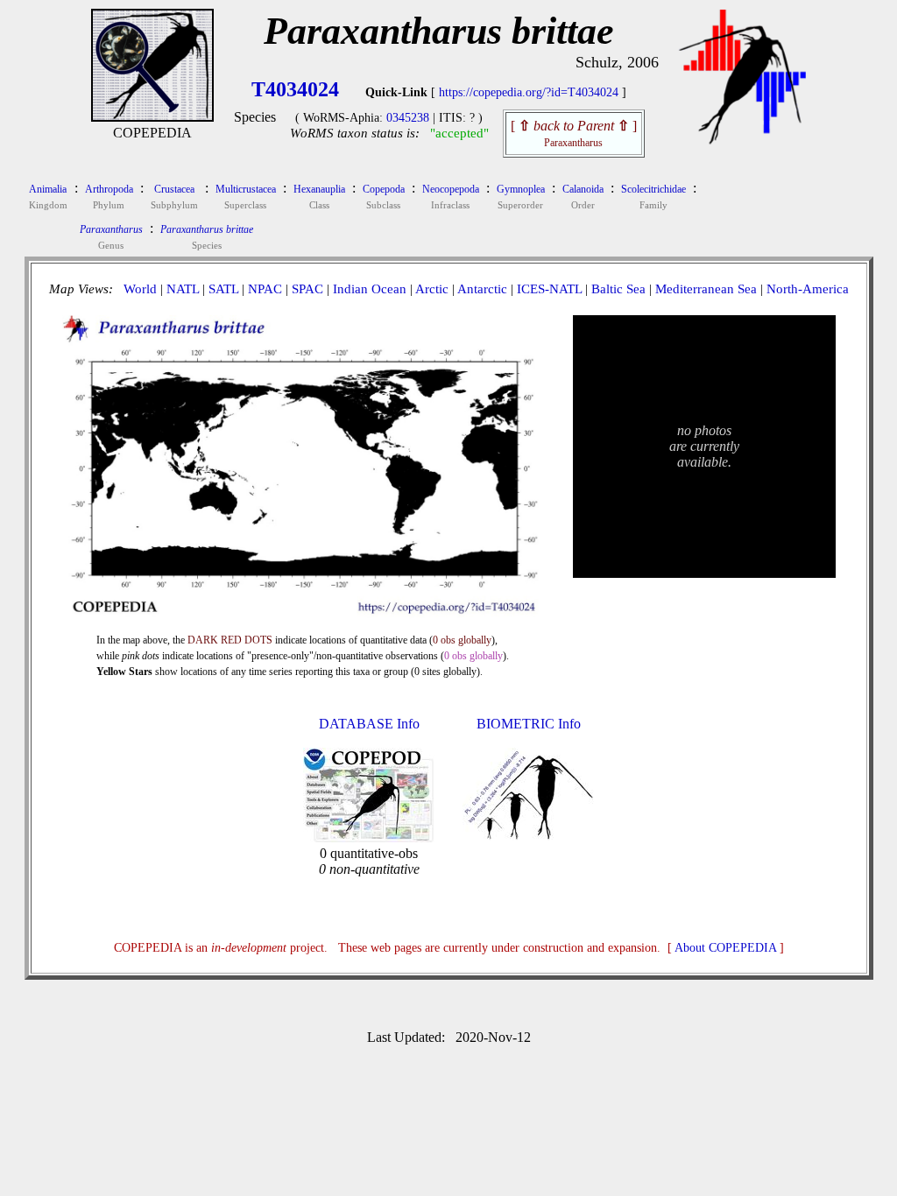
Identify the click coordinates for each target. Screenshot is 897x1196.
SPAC (307, 289)
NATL (182, 289)
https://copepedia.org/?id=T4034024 (528, 92)
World (140, 289)
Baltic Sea (618, 289)
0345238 (407, 117)
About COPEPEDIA (725, 947)
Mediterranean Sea (706, 289)
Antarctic (482, 289)
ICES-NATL (549, 289)
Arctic (431, 289)
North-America (807, 289)
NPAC (265, 289)
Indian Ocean (369, 289)
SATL (223, 289)
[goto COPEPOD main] (743, 140)
